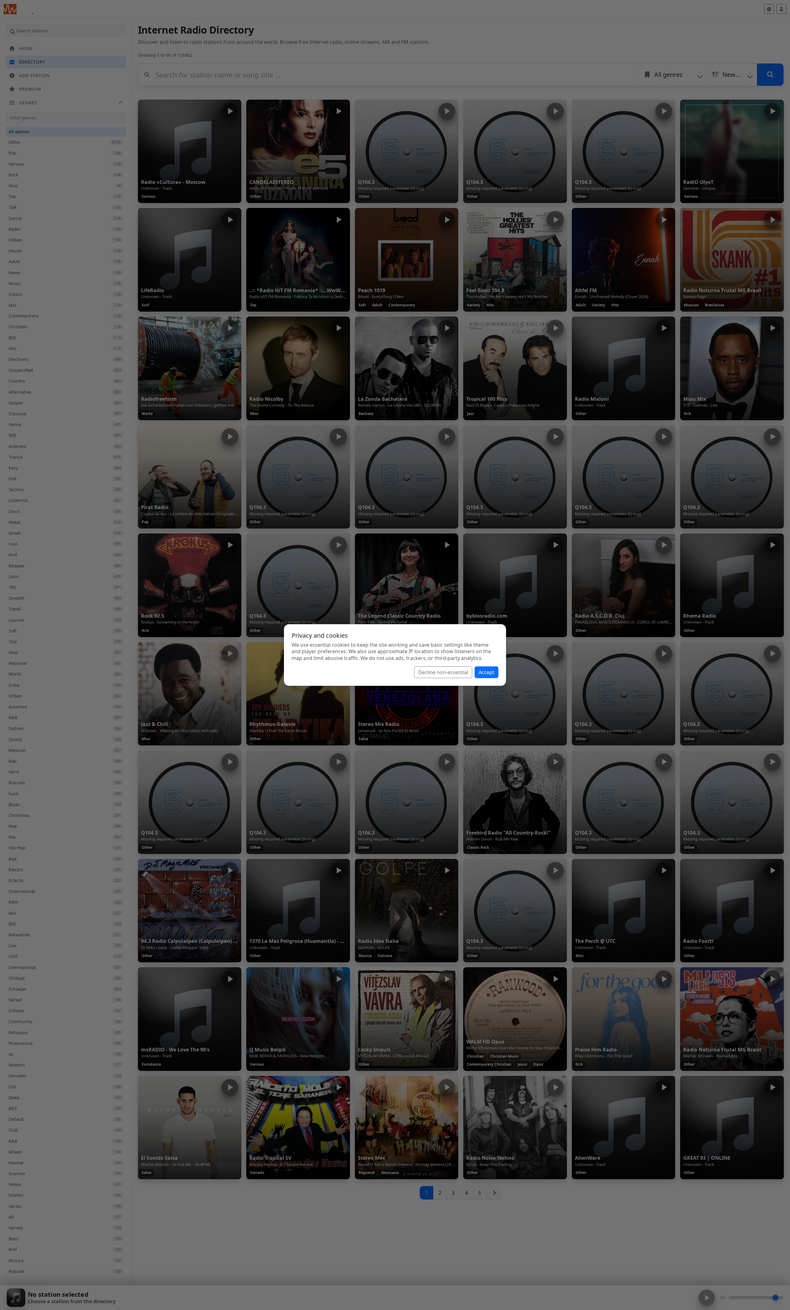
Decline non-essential (443, 672)
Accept (486, 672)
